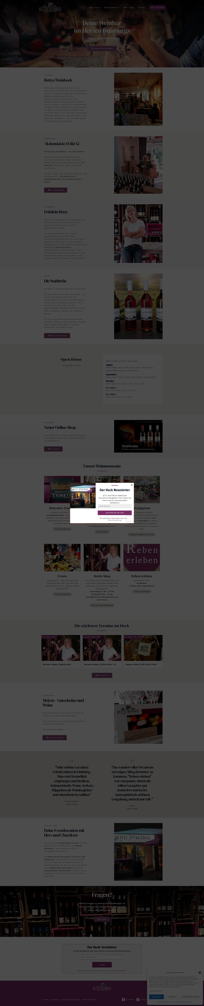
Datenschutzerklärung (114, 520)
